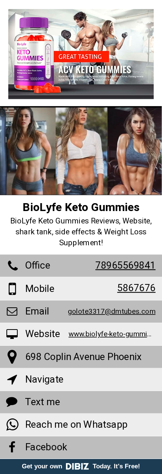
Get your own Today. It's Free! (81, 466)
